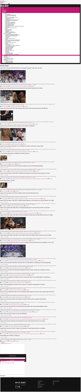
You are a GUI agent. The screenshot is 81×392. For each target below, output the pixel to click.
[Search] (9, 3)
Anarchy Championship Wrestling (12, 35)
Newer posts (3, 342)
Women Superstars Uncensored (12, 54)
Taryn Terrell (21, 106)
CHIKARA (7, 37)
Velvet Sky (32, 151)
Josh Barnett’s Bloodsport (11, 20)
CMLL (6, 16)
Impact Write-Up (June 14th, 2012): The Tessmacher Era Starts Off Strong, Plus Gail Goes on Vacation (22, 320)
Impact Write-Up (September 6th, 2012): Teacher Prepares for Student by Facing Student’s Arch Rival (22, 284)
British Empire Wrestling (10, 15)
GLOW (6, 43)
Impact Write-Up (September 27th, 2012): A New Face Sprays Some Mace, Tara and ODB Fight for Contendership (25, 277)
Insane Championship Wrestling (12, 19)
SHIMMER (7, 51)
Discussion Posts (7, 56)
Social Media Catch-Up (8, 59)
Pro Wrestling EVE (9, 25)
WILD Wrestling (8, 52)
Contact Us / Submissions (41, 384)
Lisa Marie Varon (20, 151)
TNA (53, 384)
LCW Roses (7, 44)
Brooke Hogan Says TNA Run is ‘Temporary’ (10, 335)
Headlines (5, 260)
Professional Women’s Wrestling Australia (14, 26)
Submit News (3, 2)
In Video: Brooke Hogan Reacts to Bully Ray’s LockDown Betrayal (14, 153)
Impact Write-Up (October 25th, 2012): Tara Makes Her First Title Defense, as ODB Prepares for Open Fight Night (25, 262)
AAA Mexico (7, 14)
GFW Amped (7, 41)
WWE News (4, 10)
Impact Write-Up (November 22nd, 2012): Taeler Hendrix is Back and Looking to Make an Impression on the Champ (25, 235)
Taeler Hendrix (24, 240)
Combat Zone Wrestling (10, 38)
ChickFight (7, 36)
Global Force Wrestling (10, 42)
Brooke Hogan (17, 86)
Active (5, 13)
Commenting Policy (40, 386)
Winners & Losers (9, 62)
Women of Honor (9, 53)
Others (3, 12)
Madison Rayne (22, 233)
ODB (28, 86)
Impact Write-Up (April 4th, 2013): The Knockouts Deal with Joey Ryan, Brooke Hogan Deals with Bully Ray (24, 108)
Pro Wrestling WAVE (9, 23)
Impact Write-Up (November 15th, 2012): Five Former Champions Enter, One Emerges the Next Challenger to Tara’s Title (27, 242)
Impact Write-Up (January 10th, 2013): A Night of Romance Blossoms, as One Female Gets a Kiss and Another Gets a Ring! (27, 200)
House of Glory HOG (9, 18)
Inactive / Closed (7, 33)
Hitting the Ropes (9, 61)
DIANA (6, 39)
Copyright (39, 383)
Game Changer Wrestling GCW (11, 17)
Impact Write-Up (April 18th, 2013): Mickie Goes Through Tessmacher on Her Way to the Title (21, 68)
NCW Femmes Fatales (9, 24)
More (3, 55)
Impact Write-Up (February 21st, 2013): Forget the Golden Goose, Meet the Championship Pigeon (21, 165)
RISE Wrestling (8, 49)
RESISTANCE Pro (8, 48)
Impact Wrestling (6, 86)
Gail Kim (16, 106)
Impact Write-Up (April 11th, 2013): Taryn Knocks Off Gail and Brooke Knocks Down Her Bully (21, 88)
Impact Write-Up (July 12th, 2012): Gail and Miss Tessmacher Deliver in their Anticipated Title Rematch (23, 299)
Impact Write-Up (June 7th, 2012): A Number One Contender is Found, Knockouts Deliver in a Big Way (22, 328)
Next (10, 343)
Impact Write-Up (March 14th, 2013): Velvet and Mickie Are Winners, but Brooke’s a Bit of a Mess (21, 146)
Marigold (7, 21)
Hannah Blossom (29, 178)
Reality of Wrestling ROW (10, 27)
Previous (2, 343)
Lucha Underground (9, 46)
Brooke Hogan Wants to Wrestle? (7, 180)
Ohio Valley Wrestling (10, 22)
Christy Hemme (21, 86)
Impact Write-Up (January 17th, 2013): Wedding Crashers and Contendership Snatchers (19, 193)
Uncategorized (6, 191)
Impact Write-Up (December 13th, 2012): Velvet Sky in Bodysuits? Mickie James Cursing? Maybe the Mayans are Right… (26, 214)
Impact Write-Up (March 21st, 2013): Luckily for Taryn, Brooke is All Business (17, 125)
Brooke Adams (13, 86)
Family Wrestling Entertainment (12, 40)
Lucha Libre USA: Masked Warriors (12, 45)
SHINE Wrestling (8, 30)
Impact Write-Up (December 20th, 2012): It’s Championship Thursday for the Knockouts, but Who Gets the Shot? (25, 207)
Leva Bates (14, 282)
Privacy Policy (39, 385)
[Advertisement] (12, 350)
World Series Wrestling (10, 32)
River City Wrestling (9, 50)
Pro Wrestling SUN (9, 47)
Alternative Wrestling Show (11, 34)
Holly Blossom (34, 178)
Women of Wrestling (9, 31)
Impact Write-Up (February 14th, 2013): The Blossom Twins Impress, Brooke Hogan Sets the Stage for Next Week (25, 173)
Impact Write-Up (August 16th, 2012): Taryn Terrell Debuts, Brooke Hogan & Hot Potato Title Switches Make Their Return (27, 291)
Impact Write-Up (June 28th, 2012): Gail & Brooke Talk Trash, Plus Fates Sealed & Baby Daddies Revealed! (23, 306)
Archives (6, 60)
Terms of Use (39, 387)
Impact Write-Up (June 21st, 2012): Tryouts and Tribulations (13, 313)
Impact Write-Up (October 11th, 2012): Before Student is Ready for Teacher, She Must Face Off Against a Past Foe (25, 269)
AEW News (4, 11)
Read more (34, 84)
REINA (6, 28)
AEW (53, 383)
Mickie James (26, 86)
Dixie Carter (25, 198)
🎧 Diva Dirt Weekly (9, 58)
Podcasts (6, 57)
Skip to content (2, 0)
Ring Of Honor (8, 29)
